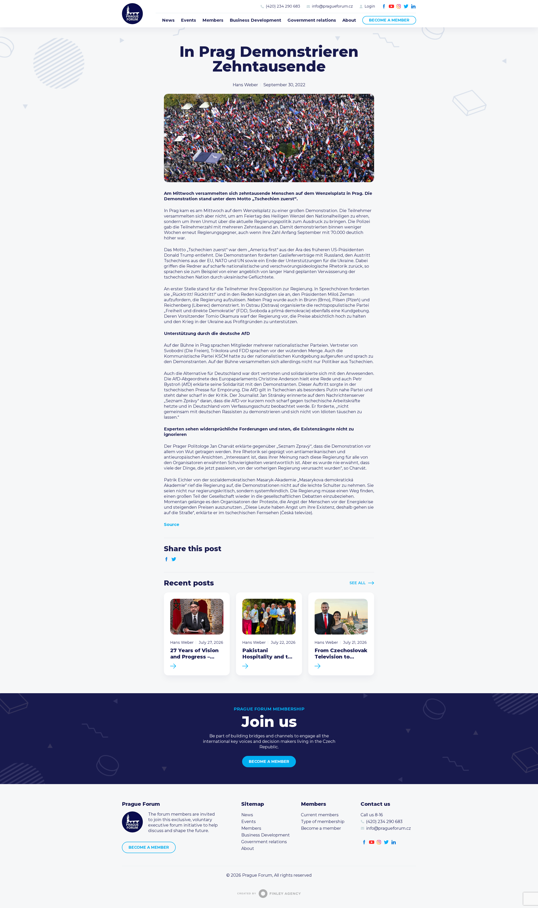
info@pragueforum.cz (332, 6)
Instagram (398, 6)
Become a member (389, 20)
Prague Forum (132, 13)
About (349, 20)
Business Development (255, 20)
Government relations (311, 20)
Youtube (391, 6)
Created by (246, 893)
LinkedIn (413, 6)
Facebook (384, 6)
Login (370, 6)
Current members (320, 814)
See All (357, 583)
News (168, 20)
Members (212, 20)
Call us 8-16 (372, 814)
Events (188, 20)
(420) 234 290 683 (283, 6)
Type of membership (322, 821)
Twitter (406, 6)
